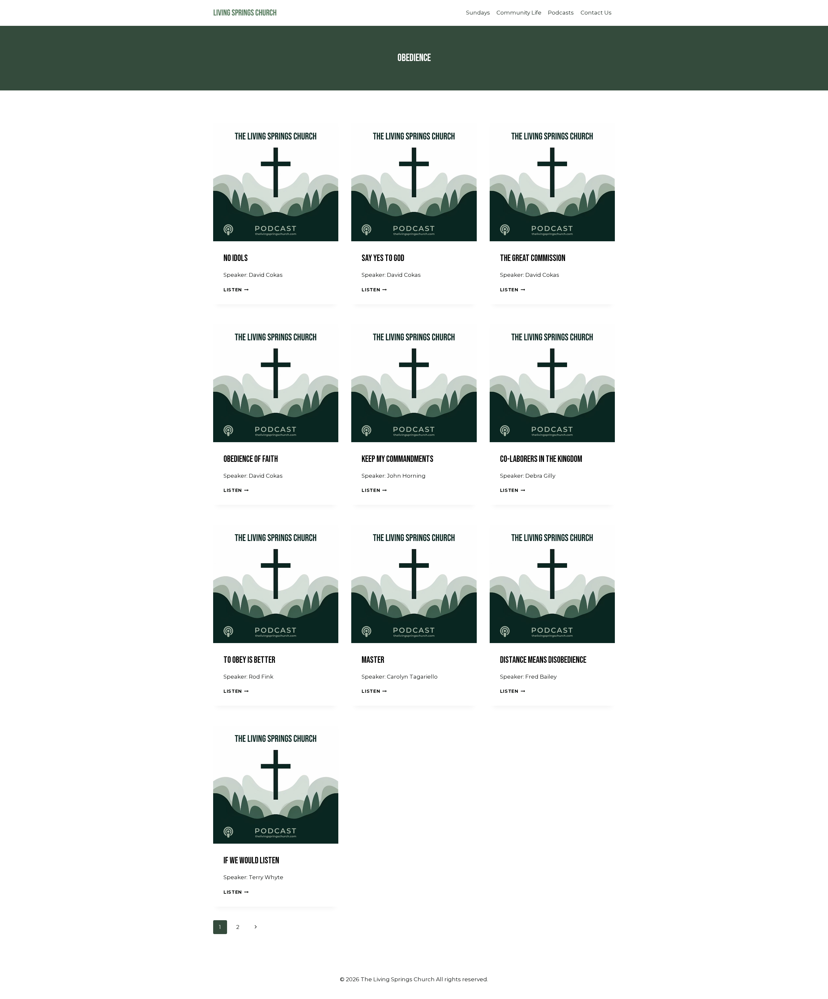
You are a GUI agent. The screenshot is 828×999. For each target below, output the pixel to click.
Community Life (518, 12)
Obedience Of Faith (250, 459)
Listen (235, 289)
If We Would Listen (251, 860)
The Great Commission (532, 258)
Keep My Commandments (397, 459)
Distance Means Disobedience (543, 660)
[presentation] (275, 178)
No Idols (235, 258)
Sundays (478, 12)
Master (373, 660)
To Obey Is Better (249, 660)
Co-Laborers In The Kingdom (541, 459)
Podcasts (561, 12)
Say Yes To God (383, 258)
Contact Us (596, 12)
